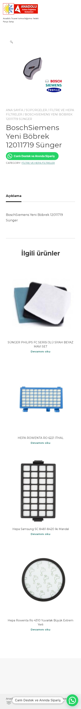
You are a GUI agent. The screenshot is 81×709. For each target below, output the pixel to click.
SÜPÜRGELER (36, 110)
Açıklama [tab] (13, 196)
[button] (11, 42)
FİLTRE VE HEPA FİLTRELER (38, 162)
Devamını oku (40, 351)
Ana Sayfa (14, 110)
